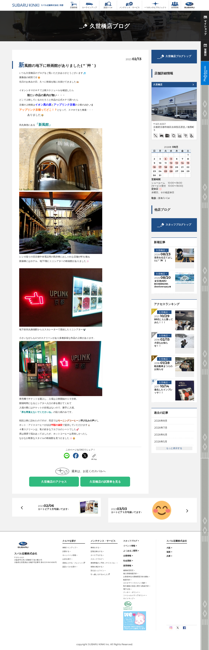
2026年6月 (160, 434)
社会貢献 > (128, 560)
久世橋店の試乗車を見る (105, 481)
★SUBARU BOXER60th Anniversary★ (162, 284)
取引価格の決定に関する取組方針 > (136, 586)
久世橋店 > (161, 250)
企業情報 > (128, 555)
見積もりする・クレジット (72, 563)
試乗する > (66, 551)
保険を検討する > (97, 567)
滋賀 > (169, 552)
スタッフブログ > (97, 559)
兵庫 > (169, 556)
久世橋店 (157, 84)
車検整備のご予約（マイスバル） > (104, 563)
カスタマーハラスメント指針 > (135, 583)
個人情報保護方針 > (130, 573)
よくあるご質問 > (131, 550)
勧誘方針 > (127, 580)
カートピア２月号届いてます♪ (53, 509)
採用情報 (175, 7)
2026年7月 (160, 427)
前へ (21, 507)
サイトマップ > (129, 598)
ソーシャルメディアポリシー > (135, 595)
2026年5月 (160, 441)
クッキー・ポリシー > (131, 592)
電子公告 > (127, 589)
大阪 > (169, 547)
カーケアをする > (97, 555)
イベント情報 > (130, 545)
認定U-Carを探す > (69, 567)
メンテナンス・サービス (129, 7)
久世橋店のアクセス (54, 481)
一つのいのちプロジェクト (155, 7)
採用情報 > (128, 565)
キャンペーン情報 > (69, 555)
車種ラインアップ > (69, 547)
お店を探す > (67, 559)
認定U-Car (108, 7)
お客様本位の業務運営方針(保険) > (136, 577)
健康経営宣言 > (129, 570)
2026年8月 (160, 420)
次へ (184, 510)
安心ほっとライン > (98, 570)
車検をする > (96, 547)
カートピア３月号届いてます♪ (126, 512)
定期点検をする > (97, 551)
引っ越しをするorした (99, 574)
